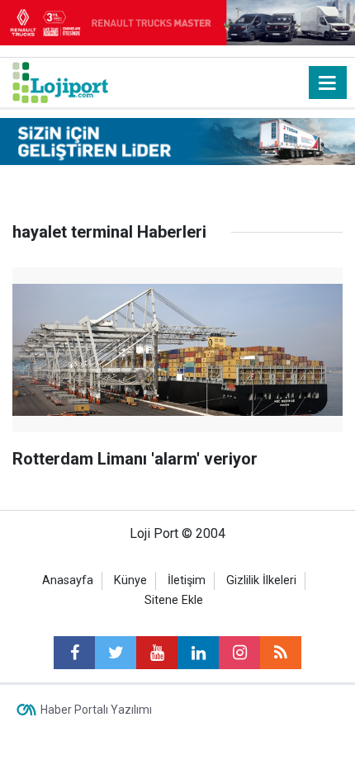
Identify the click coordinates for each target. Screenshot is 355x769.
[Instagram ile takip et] (239, 652)
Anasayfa (67, 580)
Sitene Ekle (173, 600)
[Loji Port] (60, 81)
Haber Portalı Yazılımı (96, 709)
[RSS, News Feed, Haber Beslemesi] (280, 652)
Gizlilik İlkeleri (261, 580)
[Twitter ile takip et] (115, 652)
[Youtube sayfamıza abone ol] (157, 652)
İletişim (187, 580)
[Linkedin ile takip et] (198, 652)
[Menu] (328, 83)
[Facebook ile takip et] (74, 652)
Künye (130, 580)
